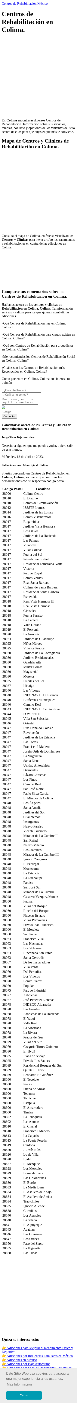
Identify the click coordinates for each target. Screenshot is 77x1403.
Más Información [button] (19, 1384)
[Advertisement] (38, 76)
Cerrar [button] (24, 1395)
